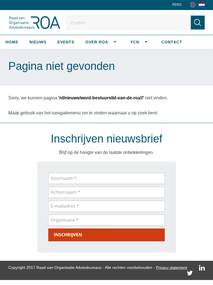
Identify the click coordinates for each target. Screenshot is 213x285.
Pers (176, 5)
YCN (134, 42)
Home (12, 42)
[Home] (202, 5)
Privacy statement (171, 267)
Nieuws (37, 42)
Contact (171, 42)
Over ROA (96, 42)
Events (65, 42)
